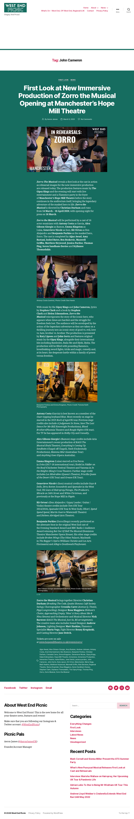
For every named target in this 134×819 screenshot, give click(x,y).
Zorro (42, 672)
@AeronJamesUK (28, 741)
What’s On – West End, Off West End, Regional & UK (62, 11)
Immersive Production (86, 657)
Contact (90, 11)
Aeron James (52, 119)
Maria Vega (89, 662)
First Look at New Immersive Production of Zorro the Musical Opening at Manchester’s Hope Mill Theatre (67, 99)
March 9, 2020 (69, 119)
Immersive (73, 657)
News (103, 8)
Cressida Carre (52, 654)
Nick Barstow (83, 664)
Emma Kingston (65, 654)
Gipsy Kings (90, 654)
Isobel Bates (60, 659)
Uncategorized (78, 742)
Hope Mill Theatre (61, 657)
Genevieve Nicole (78, 654)
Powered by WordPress (53, 813)
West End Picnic (18, 813)
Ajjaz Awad (44, 649)
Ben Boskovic (66, 652)
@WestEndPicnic (30, 724)
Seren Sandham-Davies (81, 667)
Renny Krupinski (53, 667)
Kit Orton (70, 662)
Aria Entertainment (52, 652)
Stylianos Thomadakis (59, 669)
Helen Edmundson (46, 657)
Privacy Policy (102, 11)
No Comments (86, 119)
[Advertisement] (67, 34)
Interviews (75, 731)
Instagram (37, 687)
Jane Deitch (70, 659)
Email (49, 687)
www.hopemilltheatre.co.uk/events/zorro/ (60, 642)
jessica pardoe (81, 659)
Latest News (76, 734)
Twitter (23, 687)
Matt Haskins (44, 664)
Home (85, 8)
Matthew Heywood (57, 664)
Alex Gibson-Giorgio (57, 649)
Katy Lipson (61, 662)
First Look (63, 80)
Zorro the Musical (62, 672)
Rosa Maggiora (65, 667)
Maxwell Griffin (71, 664)
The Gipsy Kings (75, 669)
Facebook (10, 687)
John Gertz (52, 662)
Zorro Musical (50, 672)
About (93, 8)
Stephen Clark (45, 669)
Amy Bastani (70, 649)
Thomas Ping (87, 669)
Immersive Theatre (47, 659)
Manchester (79, 662)
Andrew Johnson (82, 649)
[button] (95, 570)
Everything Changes (80, 724)
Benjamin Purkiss (78, 652)
